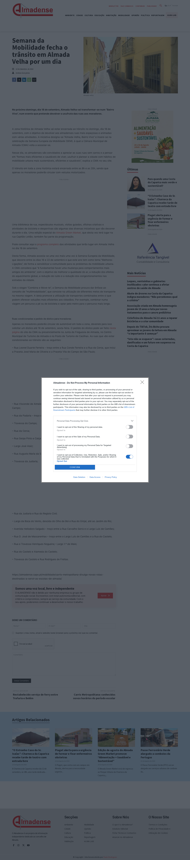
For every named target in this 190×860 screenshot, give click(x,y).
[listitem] (95, 420)
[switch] (129, 427)
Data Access (95, 477)
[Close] (143, 383)
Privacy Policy (111, 477)
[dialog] (95, 430)
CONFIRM (75, 467)
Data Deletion (79, 477)
